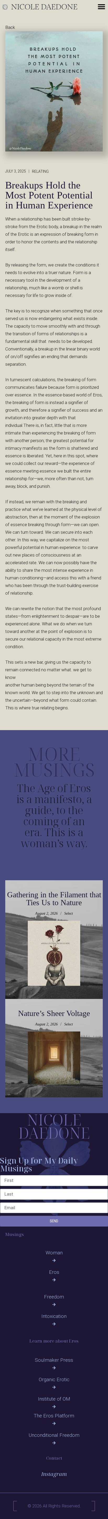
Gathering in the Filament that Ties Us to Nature (54, 898)
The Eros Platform (54, 1416)
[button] (101, 7)
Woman (54, 1253)
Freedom (54, 1297)
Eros (54, 1272)
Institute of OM (54, 1399)
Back (10, 27)
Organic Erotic (54, 1379)
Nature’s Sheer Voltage (54, 1013)
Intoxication (54, 1316)
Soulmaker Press (54, 1360)
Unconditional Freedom (54, 1435)
